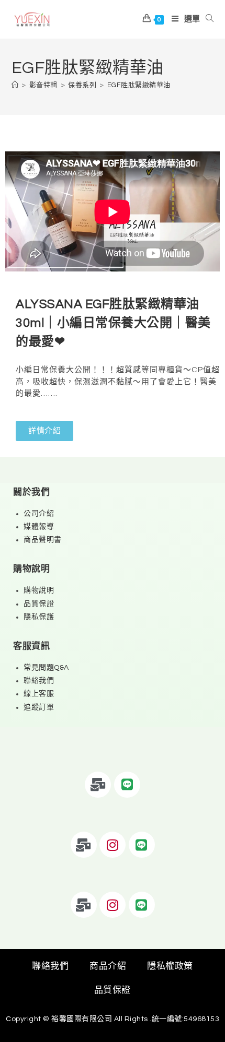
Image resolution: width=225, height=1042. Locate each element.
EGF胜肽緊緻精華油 (139, 85)
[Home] (15, 85)
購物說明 (39, 590)
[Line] (127, 785)
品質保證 (39, 604)
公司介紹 (39, 513)
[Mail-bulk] (98, 785)
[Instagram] (112, 845)
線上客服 (39, 693)
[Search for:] (207, 19)
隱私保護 (39, 617)
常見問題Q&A (46, 667)
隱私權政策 (170, 966)
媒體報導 (39, 526)
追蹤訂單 (39, 707)
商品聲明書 (43, 539)
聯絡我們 (39, 680)
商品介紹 (107, 966)
